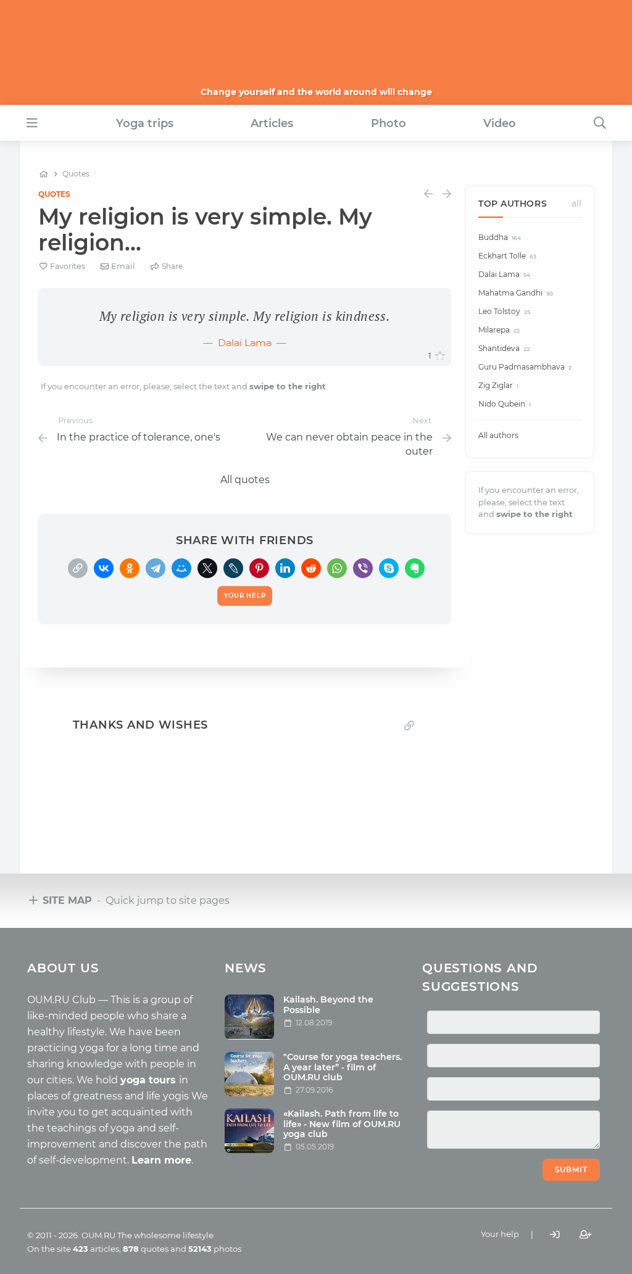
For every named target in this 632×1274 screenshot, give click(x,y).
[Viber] (363, 568)
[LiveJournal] (233, 568)
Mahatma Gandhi (515, 292)
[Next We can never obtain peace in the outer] (447, 194)
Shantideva (504, 348)
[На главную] (44, 174)
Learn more (161, 1160)
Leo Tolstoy (504, 311)
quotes (145, 1249)
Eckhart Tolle (507, 255)
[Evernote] (415, 568)
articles (96, 1249)
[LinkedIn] (285, 568)
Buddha (499, 237)
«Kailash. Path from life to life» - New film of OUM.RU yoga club (342, 1124)
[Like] (440, 356)
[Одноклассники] (129, 568)
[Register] (586, 1234)
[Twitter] (207, 568)
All (576, 203)
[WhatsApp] (337, 568)
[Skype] (389, 568)
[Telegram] (155, 568)
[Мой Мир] (181, 568)
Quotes (54, 194)
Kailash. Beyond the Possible (328, 1004)
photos (214, 1249)
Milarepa (499, 329)
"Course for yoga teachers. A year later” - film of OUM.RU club (342, 1067)
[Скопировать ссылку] (78, 568)
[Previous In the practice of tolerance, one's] (428, 194)
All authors (498, 435)
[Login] (555, 1234)
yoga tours (149, 1080)
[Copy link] (409, 725)
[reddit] (311, 568)
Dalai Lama (245, 343)
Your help (500, 1234)
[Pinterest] (259, 568)
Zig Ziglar (498, 385)
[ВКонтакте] (104, 568)
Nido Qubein (504, 403)
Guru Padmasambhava (525, 366)
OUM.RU (98, 1235)
